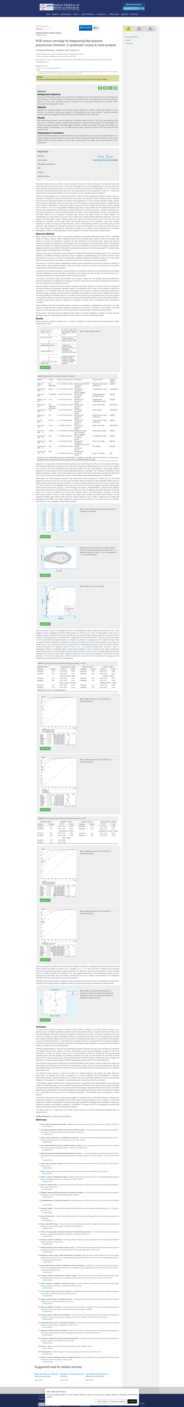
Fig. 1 (66, 321)
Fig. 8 (95, 651)
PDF (96, 28)
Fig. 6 (49, 644)
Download (150, 29)
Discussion (129, 43)
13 (47, 291)
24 (97, 969)
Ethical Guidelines (88, 14)
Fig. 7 (80, 647)
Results (128, 40)
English (40, 29)
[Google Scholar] (47, 1126)
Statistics (139, 29)
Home (48, 14)
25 (101, 1041)
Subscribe (124, 14)
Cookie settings (102, 1401)
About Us (55, 14)
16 (94, 969)
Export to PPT (45, 367)
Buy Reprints (86, 28)
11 (44, 291)
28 (86, 321)
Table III (73, 647)
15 (84, 321)
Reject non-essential (118, 1401)
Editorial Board (66, 14)
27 (99, 969)
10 (79, 281)
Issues (75, 14)
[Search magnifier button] (143, 8)
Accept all (132, 1401)
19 (96, 969)
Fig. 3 (63, 488)
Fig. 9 (93, 981)
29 (75, 501)
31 (51, 1078)
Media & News (114, 14)
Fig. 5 (116, 633)
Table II (111, 633)
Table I (49, 324)
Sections (128, 29)
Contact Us (134, 14)
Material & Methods (132, 37)
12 (118, 298)
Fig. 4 (93, 499)
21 (84, 1092)
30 (100, 1029)
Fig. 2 (108, 478)
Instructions (101, 14)
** (55, 50)
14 (111, 310)
